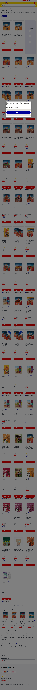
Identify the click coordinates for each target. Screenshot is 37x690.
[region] (18, 109)
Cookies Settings (18, 109)
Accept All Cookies (18, 112)
